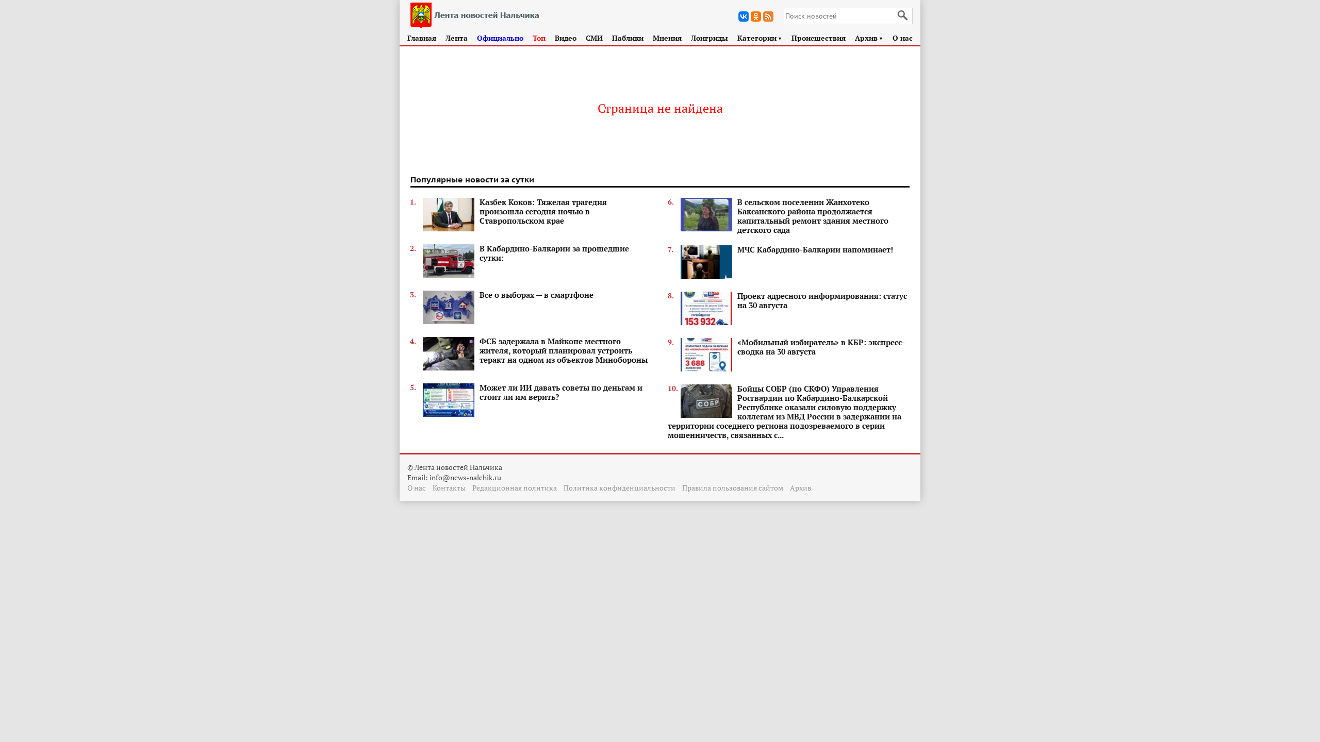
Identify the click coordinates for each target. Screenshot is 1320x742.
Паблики (628, 38)
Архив (869, 38)
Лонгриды (709, 38)
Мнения (667, 38)
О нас (903, 38)
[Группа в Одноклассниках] (756, 16)
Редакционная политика (514, 488)
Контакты (449, 488)
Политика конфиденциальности (619, 488)
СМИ (594, 38)
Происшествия (818, 38)
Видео (565, 38)
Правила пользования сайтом (732, 488)
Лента (457, 38)
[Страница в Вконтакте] (743, 16)
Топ (539, 38)
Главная (421, 38)
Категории (759, 38)
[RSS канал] (768, 16)
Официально (500, 38)
